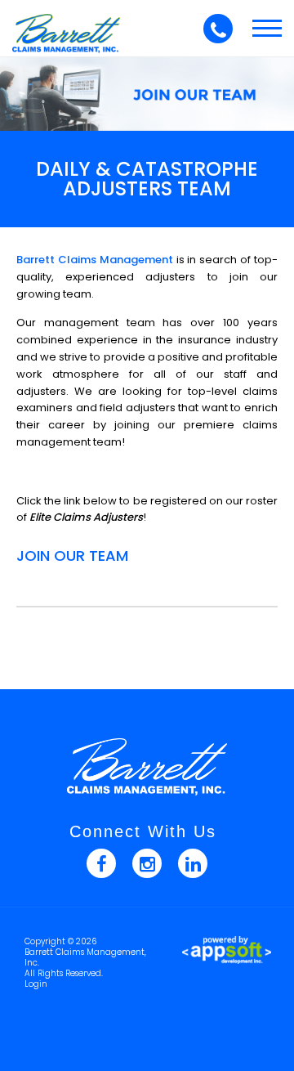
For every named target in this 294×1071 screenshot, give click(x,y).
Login (35, 984)
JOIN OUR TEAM (72, 555)
